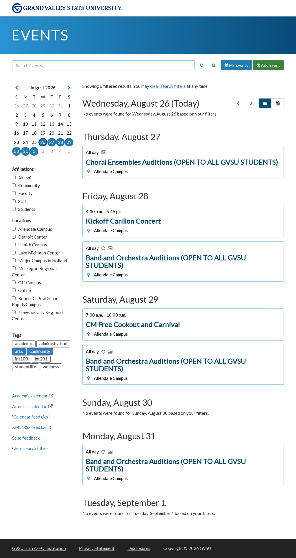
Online (23, 290)
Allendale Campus (34, 229)
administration (53, 343)
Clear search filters (30, 448)
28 (34, 105)
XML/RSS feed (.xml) (31, 427)
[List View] (265, 103)
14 (60, 124)
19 (42, 132)
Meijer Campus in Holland (41, 260)
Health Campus (31, 244)
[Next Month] (69, 87)
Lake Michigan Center (38, 252)
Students (25, 209)
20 (51, 132)
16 (16, 132)
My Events (238, 65)
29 (42, 105)
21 (60, 132)
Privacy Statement (96, 548)
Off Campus (28, 282)
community (39, 351)
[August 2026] (238, 103)
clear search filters (168, 86)
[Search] (201, 65)
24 (25, 142)
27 (25, 105)
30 (51, 105)
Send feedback (26, 437)
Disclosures (138, 548)
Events (40, 35)
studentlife (25, 366)
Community (28, 185)
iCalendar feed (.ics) (31, 416)
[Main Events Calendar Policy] (213, 65)
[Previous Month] (16, 87)
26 (16, 105)
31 (60, 105)
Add (270, 65)
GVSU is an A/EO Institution (39, 548)
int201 (41, 358)
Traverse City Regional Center (37, 315)
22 (69, 132)
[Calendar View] (277, 103)
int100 (21, 358)
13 (51, 124)
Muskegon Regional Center (34, 271)
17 (25, 132)
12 (42, 124)
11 (34, 124)
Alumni (23, 177)
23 (16, 142)
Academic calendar (30, 395)
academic (24, 343)
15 (69, 124)
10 (25, 124)
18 (34, 132)
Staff (22, 201)
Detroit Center (31, 236)
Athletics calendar (30, 406)
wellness (51, 366)
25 (34, 142)
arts (19, 351)
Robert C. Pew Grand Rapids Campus (35, 301)
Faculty (24, 193)
